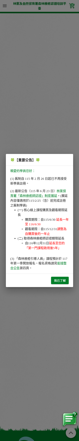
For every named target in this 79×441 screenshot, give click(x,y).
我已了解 (60, 280)
